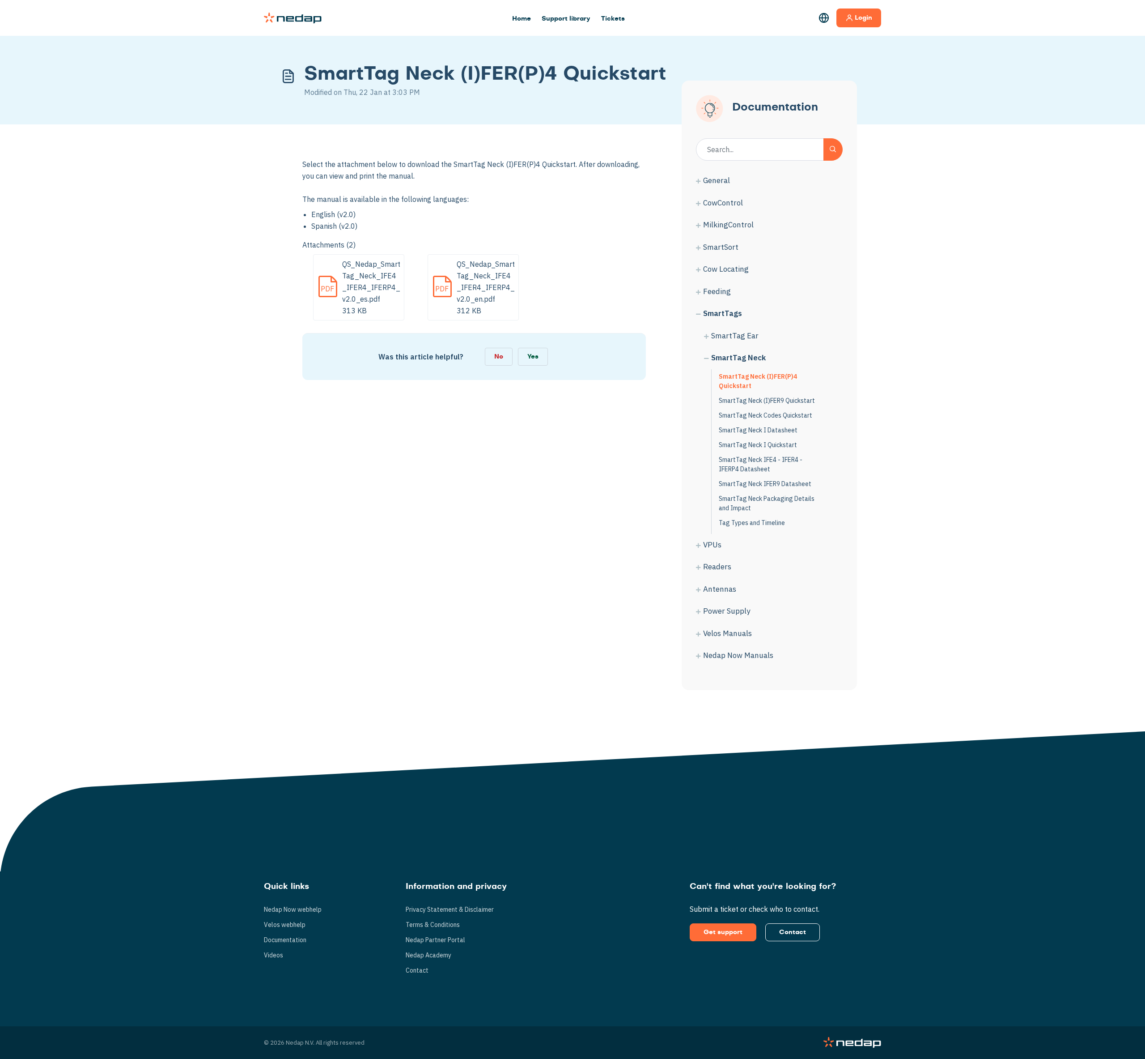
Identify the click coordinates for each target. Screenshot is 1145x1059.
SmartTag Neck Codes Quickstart (765, 415)
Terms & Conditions (433, 925)
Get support (723, 932)
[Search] (833, 149)
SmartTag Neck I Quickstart (758, 445)
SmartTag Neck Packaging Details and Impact (766, 503)
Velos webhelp (284, 925)
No (498, 357)
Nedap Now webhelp (293, 909)
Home (521, 19)
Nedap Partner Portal (435, 940)
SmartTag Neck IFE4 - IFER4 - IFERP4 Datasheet (760, 464)
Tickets (613, 19)
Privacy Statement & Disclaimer (450, 909)
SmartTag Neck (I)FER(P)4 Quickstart (758, 381)
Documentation (285, 940)
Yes (533, 357)
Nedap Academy (428, 955)
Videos (273, 955)
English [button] (823, 18)
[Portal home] (293, 18)
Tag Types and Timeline (752, 523)
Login (863, 18)
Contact (417, 970)
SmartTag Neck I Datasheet (758, 430)
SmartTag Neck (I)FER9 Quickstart (767, 401)
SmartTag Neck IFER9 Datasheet (765, 484)
